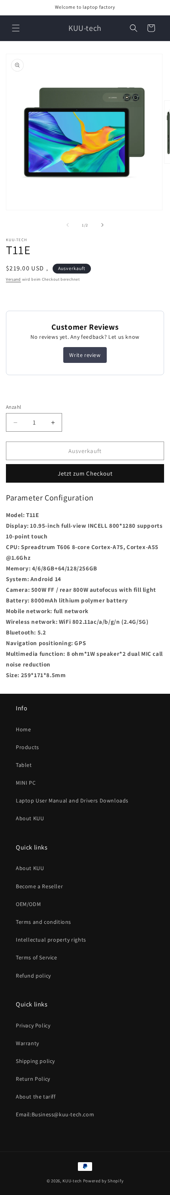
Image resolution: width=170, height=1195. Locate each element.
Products (27, 747)
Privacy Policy (33, 1025)
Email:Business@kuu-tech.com (55, 1114)
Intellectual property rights (51, 939)
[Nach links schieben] (67, 225)
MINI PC (26, 782)
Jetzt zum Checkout (85, 473)
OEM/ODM (28, 904)
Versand (13, 279)
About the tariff (36, 1096)
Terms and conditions (43, 921)
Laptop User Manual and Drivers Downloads (72, 800)
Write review (84, 355)
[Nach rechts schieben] (102, 225)
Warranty (27, 1043)
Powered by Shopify (103, 1181)
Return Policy (33, 1078)
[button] (16, 28)
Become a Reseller (39, 886)
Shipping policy (35, 1061)
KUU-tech (72, 1181)
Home (23, 729)
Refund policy (33, 975)
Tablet (24, 764)
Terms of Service (36, 957)
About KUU (30, 818)
